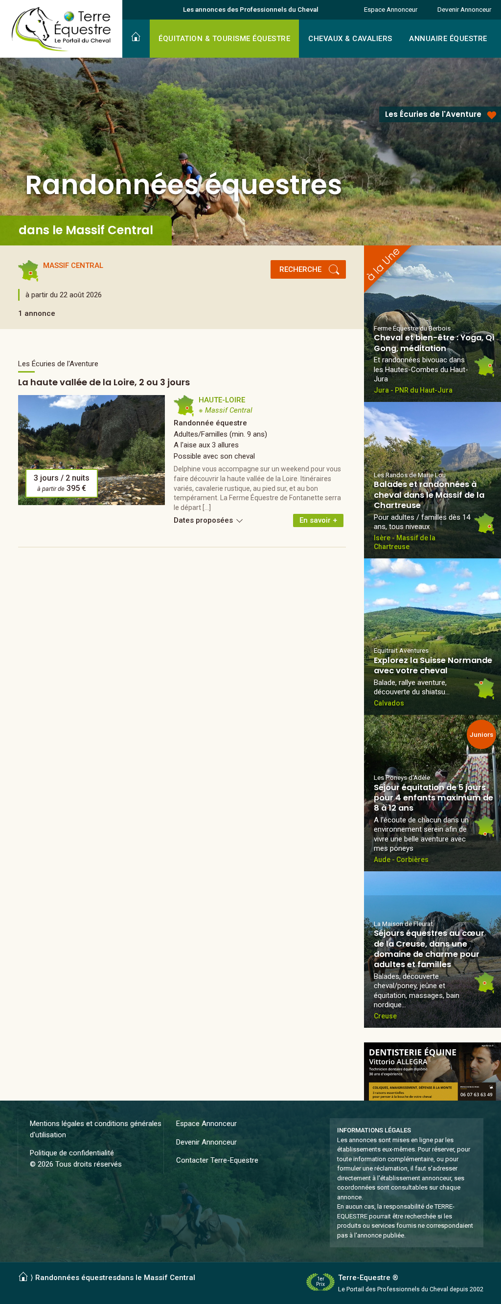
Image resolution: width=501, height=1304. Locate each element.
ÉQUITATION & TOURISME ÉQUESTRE (224, 38)
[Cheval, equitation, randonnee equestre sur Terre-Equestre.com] (61, 29)
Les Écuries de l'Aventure (433, 114)
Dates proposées (204, 520)
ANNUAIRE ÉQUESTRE (448, 38)
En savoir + (318, 520)
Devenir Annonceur (464, 9)
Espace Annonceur (390, 9)
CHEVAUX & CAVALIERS (350, 38)
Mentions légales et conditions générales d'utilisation (95, 1129)
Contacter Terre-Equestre (217, 1160)
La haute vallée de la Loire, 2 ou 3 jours (104, 382)
